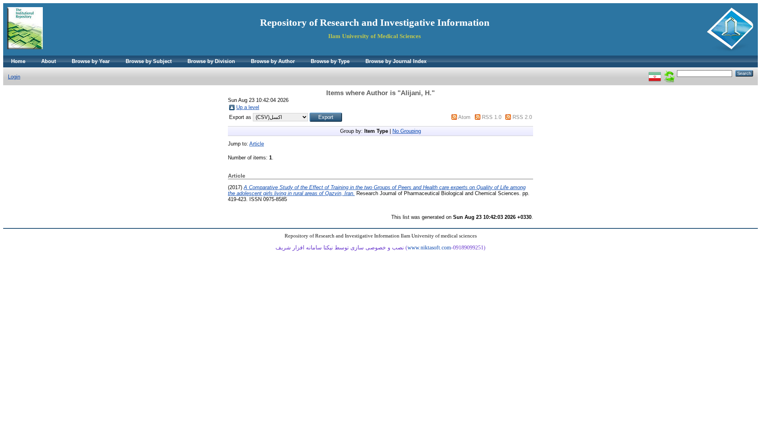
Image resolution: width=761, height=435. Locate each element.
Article (256, 144)
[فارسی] (654, 73)
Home (18, 61)
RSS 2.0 (522, 117)
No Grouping (406, 131)
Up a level (247, 107)
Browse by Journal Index (395, 61)
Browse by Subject (149, 61)
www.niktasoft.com (429, 248)
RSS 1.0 (491, 117)
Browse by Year (91, 61)
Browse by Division (211, 61)
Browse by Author (273, 61)
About (48, 61)
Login (14, 77)
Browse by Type (330, 61)
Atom (464, 117)
